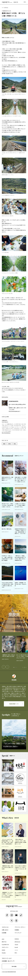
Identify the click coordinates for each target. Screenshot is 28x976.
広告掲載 (4, 933)
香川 (15, 443)
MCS (16, 953)
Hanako (4, 953)
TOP (3, 7)
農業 (4, 443)
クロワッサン (5, 947)
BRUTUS (4, 942)
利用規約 (17, 930)
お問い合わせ (5, 930)
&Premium (17, 942)
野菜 (10, 443)
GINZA (3, 950)
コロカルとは (5, 927)
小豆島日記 (6, 11)
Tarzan (16, 944)
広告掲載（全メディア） (8, 961)
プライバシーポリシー (20, 927)
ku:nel (16, 947)
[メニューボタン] (25, 2)
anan (3, 939)
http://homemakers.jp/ (14, 411)
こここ (16, 950)
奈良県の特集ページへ (14, 704)
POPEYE (17, 939)
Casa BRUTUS (5, 944)
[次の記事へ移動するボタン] (7, 667)
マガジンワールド (7, 958)
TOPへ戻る (14, 966)
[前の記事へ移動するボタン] (3, 667)
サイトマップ (18, 933)
